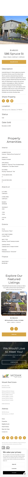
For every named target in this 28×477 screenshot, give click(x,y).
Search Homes (5, 426)
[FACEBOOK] (3, 437)
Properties (4, 421)
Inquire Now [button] (14, 62)
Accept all (14, 472)
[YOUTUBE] (11, 437)
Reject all (14, 464)
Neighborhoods (5, 424)
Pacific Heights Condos (7, 396)
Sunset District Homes (7, 398)
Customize (14, 468)
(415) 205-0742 (5, 385)
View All (14, 334)
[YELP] (24, 437)
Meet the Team (5, 429)
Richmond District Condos (8, 392)
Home (3, 418)
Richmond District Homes (8, 391)
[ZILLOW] (20, 437)
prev (12, 329)
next (16, 329)
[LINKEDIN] (16, 437)
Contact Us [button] (14, 362)
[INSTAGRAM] (7, 437)
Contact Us (4, 431)
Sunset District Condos (7, 400)
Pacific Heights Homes (7, 394)
